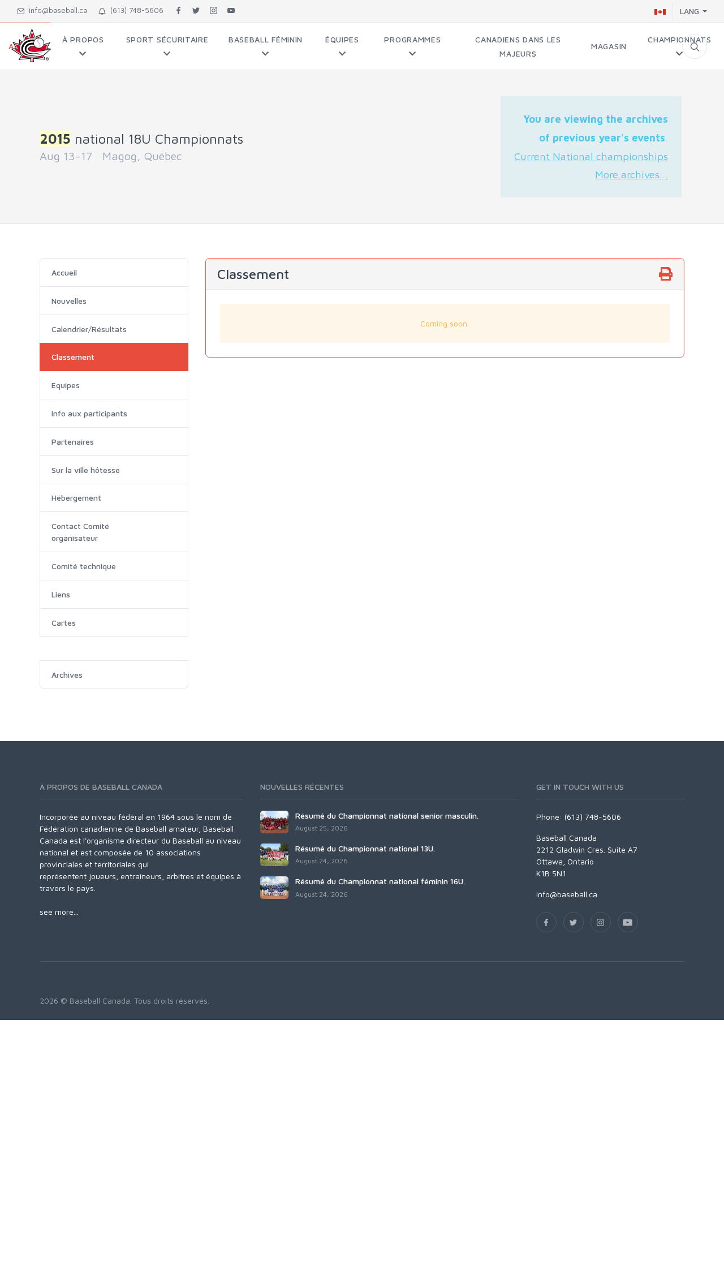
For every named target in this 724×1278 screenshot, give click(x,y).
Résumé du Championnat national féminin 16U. (380, 881)
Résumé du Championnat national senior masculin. (387, 815)
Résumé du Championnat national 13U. (365, 848)
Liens (60, 594)
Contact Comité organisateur (80, 532)
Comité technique (83, 566)
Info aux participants (89, 413)
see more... (59, 911)
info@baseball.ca (55, 10)
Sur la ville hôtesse (85, 470)
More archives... (631, 174)
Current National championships (591, 156)
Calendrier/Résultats (89, 329)
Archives (67, 674)
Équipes (65, 385)
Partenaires (72, 441)
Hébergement (76, 497)
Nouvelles (69, 300)
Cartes (63, 622)
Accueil (64, 272)
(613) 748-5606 (134, 10)
